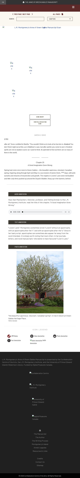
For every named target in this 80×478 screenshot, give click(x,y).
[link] (4, 131)
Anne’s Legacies (40, 447)
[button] (60, 19)
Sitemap (40, 465)
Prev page (18, 14)
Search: (11, 19)
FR (3, 2)
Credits (40, 458)
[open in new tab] (40, 388)
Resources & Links (40, 451)
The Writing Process (40, 441)
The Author (40, 437)
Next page (27, 14)
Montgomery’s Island (40, 444)
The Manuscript (41, 2)
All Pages (57, 14)
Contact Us (40, 462)
